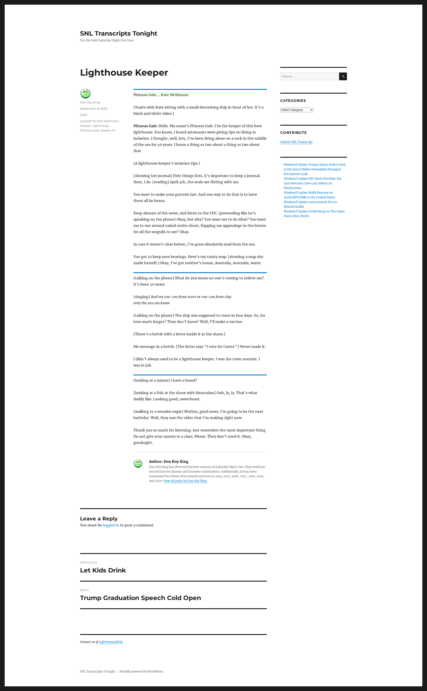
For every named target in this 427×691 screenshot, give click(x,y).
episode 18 (87, 121)
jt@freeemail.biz (111, 642)
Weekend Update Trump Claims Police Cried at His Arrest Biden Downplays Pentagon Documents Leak (314, 169)
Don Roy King (90, 102)
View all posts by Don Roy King (185, 481)
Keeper (85, 125)
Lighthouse (100, 125)
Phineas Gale (89, 130)
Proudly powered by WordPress (141, 671)
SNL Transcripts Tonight (118, 33)
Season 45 (108, 130)
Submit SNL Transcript (296, 142)
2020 (83, 115)
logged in (111, 525)
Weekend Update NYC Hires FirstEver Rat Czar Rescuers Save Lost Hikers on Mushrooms (312, 183)
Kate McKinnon (108, 121)
